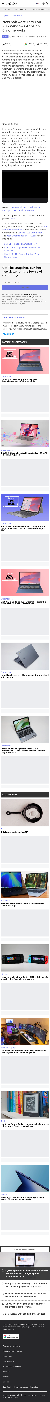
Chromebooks (17, 16)
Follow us (31, 44)
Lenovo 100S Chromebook (30, 232)
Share (8, 44)
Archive (6, 1377)
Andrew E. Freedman (20, 36)
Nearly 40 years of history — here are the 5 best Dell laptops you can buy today (26, 1285)
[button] (2, 3)
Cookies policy (8, 1361)
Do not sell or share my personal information (20, 1387)
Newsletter (43, 44)
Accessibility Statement (12, 1366)
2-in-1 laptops (20, 9)
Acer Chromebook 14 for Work (21, 235)
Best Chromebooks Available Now (20, 243)
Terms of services (30, 294)
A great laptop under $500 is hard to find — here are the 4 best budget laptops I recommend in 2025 (26, 1273)
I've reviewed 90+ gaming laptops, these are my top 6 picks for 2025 (25, 1305)
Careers (6, 1382)
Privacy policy (8, 1356)
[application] (25, 185)
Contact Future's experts (12, 1351)
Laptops (5, 16)
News (5, 37)
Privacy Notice (33, 297)
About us (6, 1371)
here (13, 218)
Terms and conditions (11, 1346)
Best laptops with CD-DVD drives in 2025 (25, 1314)
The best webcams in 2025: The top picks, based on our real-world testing (26, 1295)
